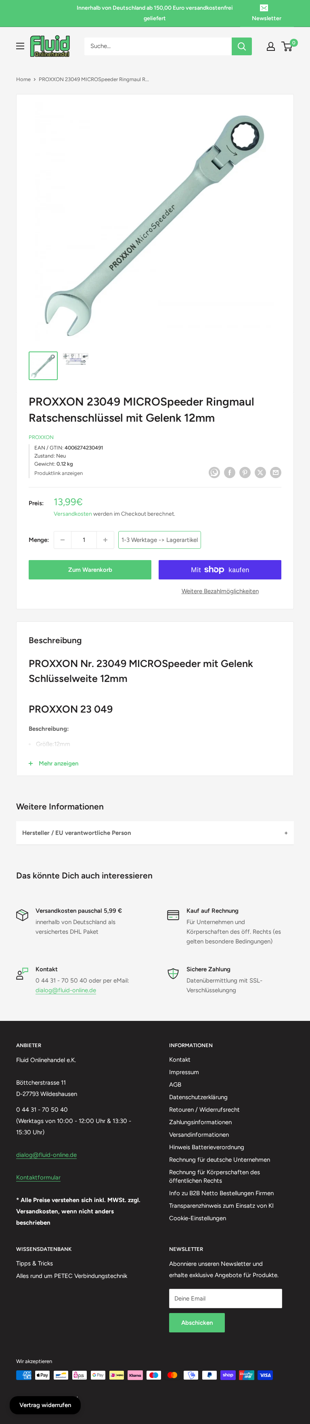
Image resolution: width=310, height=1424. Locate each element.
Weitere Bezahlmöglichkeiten (220, 591)
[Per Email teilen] (275, 472)
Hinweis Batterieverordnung (206, 1147)
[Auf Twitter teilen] (260, 472)
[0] (287, 46)
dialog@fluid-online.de (66, 990)
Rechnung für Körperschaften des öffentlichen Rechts (214, 1176)
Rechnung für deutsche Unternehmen (219, 1159)
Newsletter (266, 18)
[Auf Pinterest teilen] (245, 472)
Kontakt (180, 1059)
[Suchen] (242, 46)
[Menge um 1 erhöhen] (105, 539)
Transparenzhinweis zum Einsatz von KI (221, 1205)
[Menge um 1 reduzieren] (62, 539)
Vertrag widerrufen (45, 1405)
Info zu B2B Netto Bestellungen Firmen (221, 1193)
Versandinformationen (199, 1134)
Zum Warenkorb (90, 569)
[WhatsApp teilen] (214, 472)
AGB (175, 1084)
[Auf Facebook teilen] (229, 472)
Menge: (39, 540)
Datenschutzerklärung (198, 1097)
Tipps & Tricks (34, 1263)
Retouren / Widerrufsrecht (204, 1109)
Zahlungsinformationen (200, 1122)
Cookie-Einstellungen (197, 1218)
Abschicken (197, 1322)
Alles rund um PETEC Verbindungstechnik (71, 1276)
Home (23, 79)
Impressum (184, 1072)
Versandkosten (73, 513)
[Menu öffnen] (20, 46)
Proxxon (41, 437)
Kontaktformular (38, 1177)
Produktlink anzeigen (58, 473)
